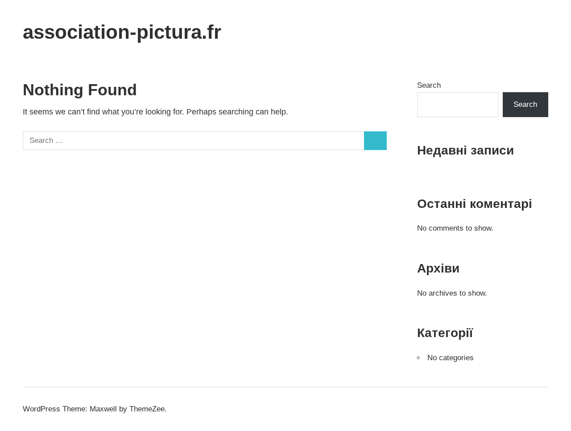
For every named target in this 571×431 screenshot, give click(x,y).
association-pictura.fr (122, 32)
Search (429, 85)
